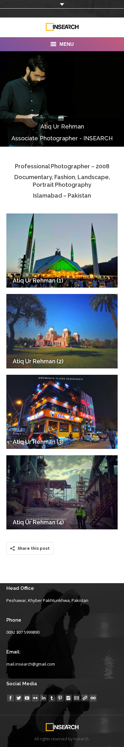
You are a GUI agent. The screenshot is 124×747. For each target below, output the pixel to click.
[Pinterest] (60, 698)
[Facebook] (10, 698)
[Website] (84, 698)
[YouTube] (27, 698)
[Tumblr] (51, 698)
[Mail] (76, 698)
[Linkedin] (43, 698)
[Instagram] (68, 698)
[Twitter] (18, 698)
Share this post (33, 548)
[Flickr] (35, 698)
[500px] (93, 698)
